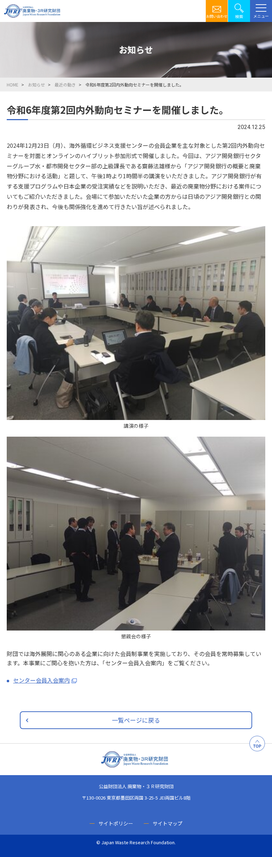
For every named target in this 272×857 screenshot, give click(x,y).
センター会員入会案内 (41, 680)
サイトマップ (167, 823)
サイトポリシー (115, 823)
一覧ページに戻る (136, 720)
